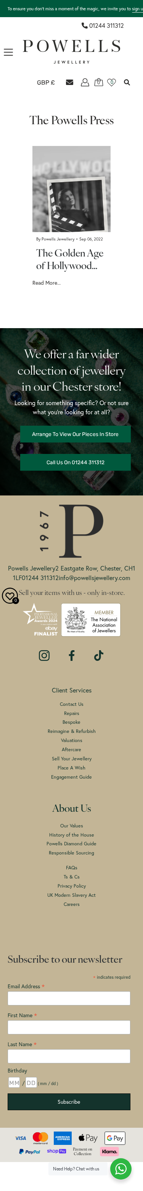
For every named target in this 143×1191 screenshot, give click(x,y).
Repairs (71, 713)
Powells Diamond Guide (71, 843)
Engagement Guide (71, 777)
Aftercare (71, 749)
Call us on (75, 462)
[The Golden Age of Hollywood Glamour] (71, 189)
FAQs (71, 867)
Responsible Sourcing (71, 853)
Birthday (17, 1070)
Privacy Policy (72, 886)
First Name (22, 1015)
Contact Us (72, 704)
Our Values (71, 826)
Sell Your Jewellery (72, 758)
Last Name (22, 1044)
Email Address (26, 986)
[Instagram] (44, 652)
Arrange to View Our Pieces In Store (75, 434)
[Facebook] (71, 652)
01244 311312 (106, 25)
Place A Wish (71, 768)
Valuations (71, 740)
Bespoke (71, 722)
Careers (72, 904)
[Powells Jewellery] (71, 52)
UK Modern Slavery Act (71, 895)
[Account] (85, 82)
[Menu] (8, 52)
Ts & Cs (72, 877)
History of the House (71, 835)
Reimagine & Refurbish (72, 731)
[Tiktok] (98, 652)
